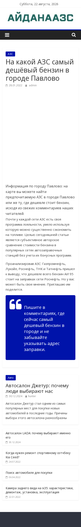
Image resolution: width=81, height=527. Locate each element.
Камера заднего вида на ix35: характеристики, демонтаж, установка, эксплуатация (39, 490)
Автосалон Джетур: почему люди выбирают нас (37, 388)
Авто (11, 378)
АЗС (10, 54)
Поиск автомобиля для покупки (29, 473)
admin (33, 85)
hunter (32, 396)
